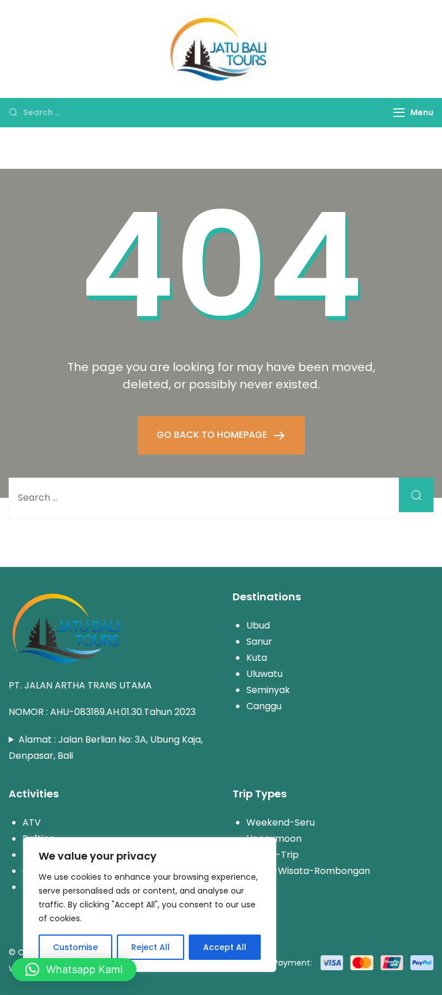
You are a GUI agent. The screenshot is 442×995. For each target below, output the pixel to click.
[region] (149, 904)
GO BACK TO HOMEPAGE (213, 434)
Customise (75, 947)
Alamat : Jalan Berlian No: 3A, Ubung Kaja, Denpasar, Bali (106, 747)
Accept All (224, 947)
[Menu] (399, 112)
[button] (74, 969)
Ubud (258, 625)
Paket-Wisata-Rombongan (308, 870)
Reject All (150, 947)
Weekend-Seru (280, 822)
